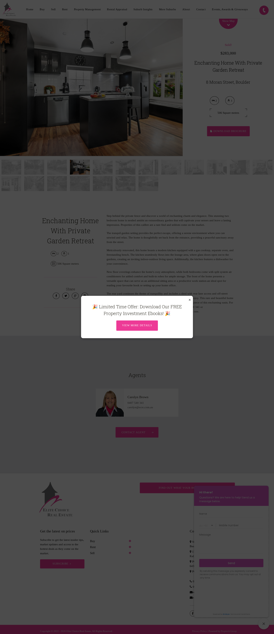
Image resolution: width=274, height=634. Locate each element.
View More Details (137, 325)
